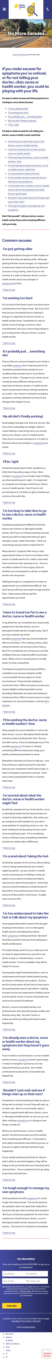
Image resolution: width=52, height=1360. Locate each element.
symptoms (7, 283)
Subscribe (12, 1305)
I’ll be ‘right (13, 124)
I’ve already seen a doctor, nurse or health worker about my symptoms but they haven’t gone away (28, 189)
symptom (17, 365)
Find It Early (22, 54)
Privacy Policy (26, 1291)
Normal (9, 1333)
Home (15, 54)
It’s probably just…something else (25, 116)
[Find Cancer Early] (26, 9)
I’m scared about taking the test (23, 173)
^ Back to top (8, 289)
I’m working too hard (18, 112)
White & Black (12, 1343)
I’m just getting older (18, 108)
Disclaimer (37, 1321)
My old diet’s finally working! (22, 120)
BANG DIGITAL (30, 1327)
